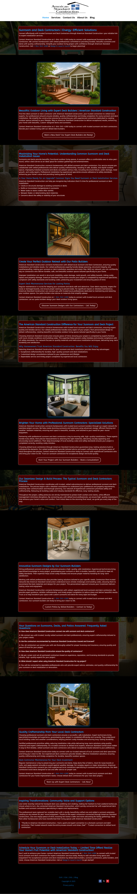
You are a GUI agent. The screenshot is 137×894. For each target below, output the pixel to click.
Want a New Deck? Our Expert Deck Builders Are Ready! (68, 135)
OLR (60, 877)
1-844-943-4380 (41, 46)
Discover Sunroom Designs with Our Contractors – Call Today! (68, 306)
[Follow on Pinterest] (107, 881)
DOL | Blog (73, 877)
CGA (65, 877)
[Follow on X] (103, 881)
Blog (92, 18)
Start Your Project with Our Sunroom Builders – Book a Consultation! (68, 460)
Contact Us (69, 18)
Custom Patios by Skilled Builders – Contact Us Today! (68, 607)
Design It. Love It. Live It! (60, 46)
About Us (82, 18)
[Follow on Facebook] (100, 881)
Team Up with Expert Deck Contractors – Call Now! (69, 782)
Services (55, 18)
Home (45, 18)
